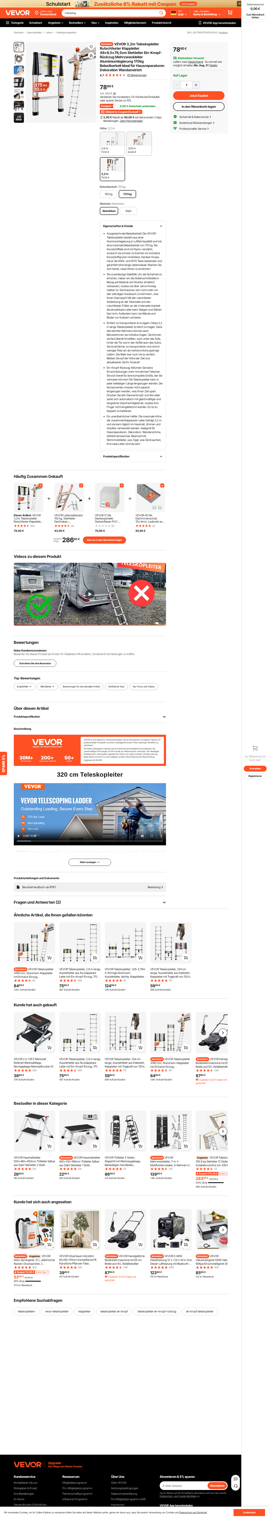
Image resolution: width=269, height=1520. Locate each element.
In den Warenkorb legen (199, 107)
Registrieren (255, 776)
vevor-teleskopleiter (57, 1311)
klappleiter (84, 1311)
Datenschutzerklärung (124, 1493)
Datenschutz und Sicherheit (193, 1512)
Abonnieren (217, 1485)
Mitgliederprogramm (74, 1482)
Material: (105, 203)
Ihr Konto (19, 1499)
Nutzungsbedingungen (124, 1488)
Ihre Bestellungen (24, 1493)
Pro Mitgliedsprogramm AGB (128, 1499)
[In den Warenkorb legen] (49, 957)
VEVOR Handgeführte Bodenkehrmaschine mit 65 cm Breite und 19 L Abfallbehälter (216, 1062)
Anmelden (255, 768)
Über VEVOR (118, 1482)
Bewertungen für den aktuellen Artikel (81, 686)
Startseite (18, 32)
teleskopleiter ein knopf (114, 1311)
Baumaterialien (34, 32)
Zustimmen (249, 1512)
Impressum (117, 1504)
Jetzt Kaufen (198, 96)
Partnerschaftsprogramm (77, 1493)
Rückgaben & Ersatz (25, 1488)
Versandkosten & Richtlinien (30, 1504)
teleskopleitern (26, 1311)
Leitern (49, 32)
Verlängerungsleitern (66, 32)
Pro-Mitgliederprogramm (77, 1488)
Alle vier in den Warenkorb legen (104, 540)
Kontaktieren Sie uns (26, 1482)
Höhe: (103, 128)
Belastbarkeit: (108, 186)
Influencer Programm (74, 1499)
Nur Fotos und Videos (144, 686)
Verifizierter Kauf (116, 686)
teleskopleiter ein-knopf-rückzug (157, 1311)
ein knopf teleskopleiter (199, 1311)
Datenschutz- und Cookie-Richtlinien (178, 1496)
